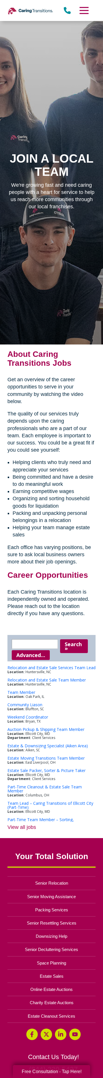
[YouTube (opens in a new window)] (75, 1034)
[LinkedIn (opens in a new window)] (60, 1034)
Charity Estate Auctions (52, 1002)
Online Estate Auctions (51, 989)
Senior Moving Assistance (51, 896)
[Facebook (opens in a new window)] (32, 1034)
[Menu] (84, 10)
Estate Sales (52, 976)
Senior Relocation (51, 883)
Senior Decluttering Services (51, 949)
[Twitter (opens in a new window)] (46, 1034)
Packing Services (51, 909)
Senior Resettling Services (51, 923)
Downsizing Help (51, 936)
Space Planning (51, 962)
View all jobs (21, 827)
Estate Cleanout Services (51, 1016)
